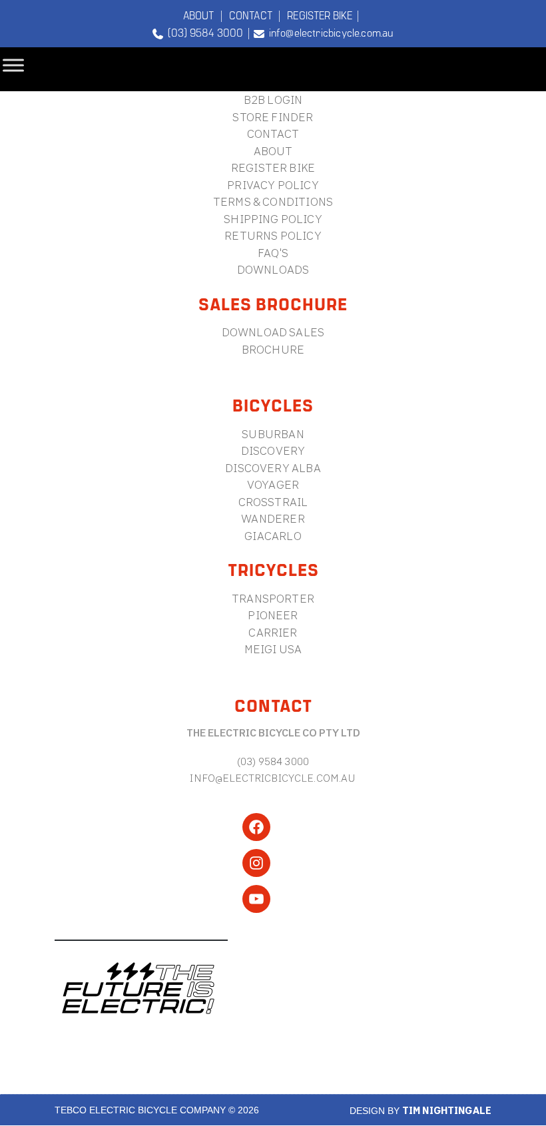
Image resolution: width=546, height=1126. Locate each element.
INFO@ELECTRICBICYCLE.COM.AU (273, 778)
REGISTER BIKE (319, 14)
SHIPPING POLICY (273, 218)
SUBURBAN (273, 433)
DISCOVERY (273, 450)
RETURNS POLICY (272, 235)
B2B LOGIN (273, 99)
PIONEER (273, 615)
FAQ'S (273, 252)
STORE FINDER (272, 117)
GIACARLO (272, 535)
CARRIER (272, 632)
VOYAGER (273, 484)
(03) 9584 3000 (203, 32)
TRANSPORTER (273, 598)
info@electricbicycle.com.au (328, 32)
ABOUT (198, 14)
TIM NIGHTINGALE (446, 1110)
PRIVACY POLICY (272, 184)
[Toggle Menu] (13, 65)
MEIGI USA (273, 649)
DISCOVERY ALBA (272, 467)
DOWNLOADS (273, 269)
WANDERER (272, 518)
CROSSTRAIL (273, 501)
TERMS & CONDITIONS (273, 201)
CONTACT (250, 14)
